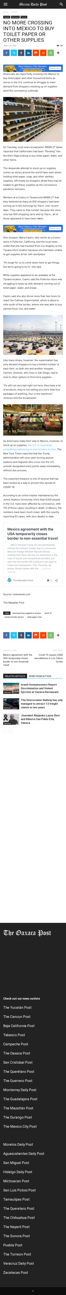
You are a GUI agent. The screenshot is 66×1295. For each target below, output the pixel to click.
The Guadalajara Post (20, 1099)
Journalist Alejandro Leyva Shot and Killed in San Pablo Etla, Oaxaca (40, 719)
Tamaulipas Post (16, 1199)
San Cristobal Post (18, 1062)
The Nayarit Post (16, 1227)
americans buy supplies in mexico (26, 613)
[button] (5, 4)
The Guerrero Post (17, 1081)
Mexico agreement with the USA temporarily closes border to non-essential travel (17, 659)
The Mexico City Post (20, 1126)
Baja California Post (19, 1026)
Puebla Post (12, 1245)
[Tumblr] (21, 53)
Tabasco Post (14, 1035)
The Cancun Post (16, 1017)
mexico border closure (14, 617)
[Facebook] (6, 53)
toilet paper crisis (34, 617)
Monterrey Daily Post (19, 1090)
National (15, 17)
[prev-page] (5, 731)
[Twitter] (14, 53)
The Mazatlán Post (18, 1108)
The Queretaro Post (18, 1209)
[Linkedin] (28, 53)
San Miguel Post (16, 1163)
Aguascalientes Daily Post (23, 1154)
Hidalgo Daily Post (17, 1172)
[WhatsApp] (50, 53)
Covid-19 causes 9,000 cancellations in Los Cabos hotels (48, 658)
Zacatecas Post (15, 1273)
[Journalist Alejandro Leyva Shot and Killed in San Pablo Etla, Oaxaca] (11, 719)
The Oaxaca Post (16, 1053)
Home (6, 12)
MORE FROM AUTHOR (40, 676)
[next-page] (10, 731)
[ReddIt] (43, 53)
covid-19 (47, 613)
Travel (23, 17)
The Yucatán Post (17, 1008)
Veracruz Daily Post (18, 1263)
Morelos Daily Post (18, 1144)
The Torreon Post (17, 1254)
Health (15, 12)
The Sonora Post (16, 1236)
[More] (58, 53)
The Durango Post (17, 1117)
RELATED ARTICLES (15, 676)
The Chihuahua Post (19, 1218)
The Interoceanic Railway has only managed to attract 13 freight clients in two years (42, 703)
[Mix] (36, 53)
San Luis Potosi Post (19, 1190)
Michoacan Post (16, 1181)
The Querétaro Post (18, 1072)
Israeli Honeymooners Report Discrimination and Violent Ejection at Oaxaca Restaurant (40, 688)
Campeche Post (15, 1044)
